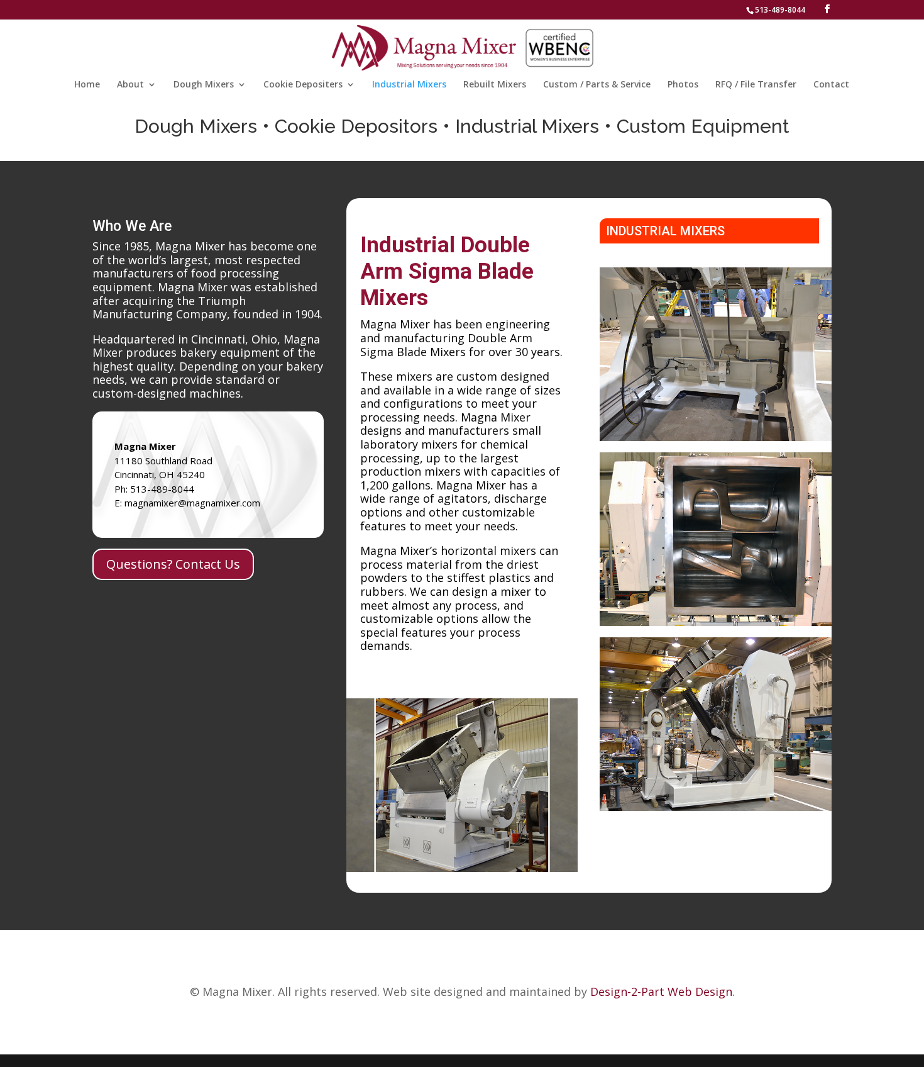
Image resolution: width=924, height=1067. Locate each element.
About (130, 85)
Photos (683, 85)
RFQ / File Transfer (755, 85)
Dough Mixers (203, 85)
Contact (831, 85)
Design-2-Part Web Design (661, 991)
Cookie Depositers (303, 85)
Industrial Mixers (409, 85)
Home (87, 85)
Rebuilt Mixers (494, 85)
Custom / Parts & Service (597, 85)
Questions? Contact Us (173, 564)
